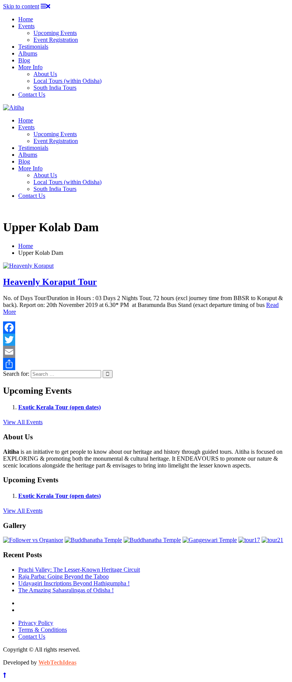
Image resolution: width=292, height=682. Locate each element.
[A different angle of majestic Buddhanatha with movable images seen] (152, 540)
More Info (30, 67)
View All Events (23, 422)
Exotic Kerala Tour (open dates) (59, 407)
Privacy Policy (35, 623)
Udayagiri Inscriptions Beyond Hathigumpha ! (74, 583)
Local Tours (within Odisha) (67, 81)
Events (26, 26)
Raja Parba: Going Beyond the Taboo (63, 576)
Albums (27, 53)
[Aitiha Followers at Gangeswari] (209, 540)
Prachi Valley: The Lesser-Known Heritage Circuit (79, 569)
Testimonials (33, 46)
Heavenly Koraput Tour (50, 282)
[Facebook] (146, 327)
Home (25, 19)
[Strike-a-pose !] (33, 540)
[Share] (146, 364)
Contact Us (31, 94)
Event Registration (55, 40)
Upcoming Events (55, 33)
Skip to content (21, 6)
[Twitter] (146, 340)
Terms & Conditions (42, 629)
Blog (24, 60)
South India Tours (54, 87)
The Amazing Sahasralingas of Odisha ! (66, 590)
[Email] (146, 352)
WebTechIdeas (57, 662)
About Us (45, 74)
